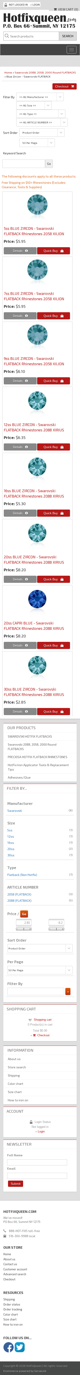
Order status (11, 1304)
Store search (17, 1067)
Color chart (15, 1083)
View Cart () (67, 9)
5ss (9, 830)
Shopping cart (43, 1019)
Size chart (15, 1092)
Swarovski (14, 810)
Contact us (10, 1264)
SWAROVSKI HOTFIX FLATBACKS (30, 736)
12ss (10, 836)
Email (11, 1168)
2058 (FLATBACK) (19, 894)
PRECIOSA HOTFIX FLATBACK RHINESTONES (37, 757)
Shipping (14, 1075)
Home (8, 72)
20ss (10, 849)
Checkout (43, 1035)
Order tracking (12, 1309)
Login (36, 4)
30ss (10, 855)
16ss (10, 843)
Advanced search (14, 1274)
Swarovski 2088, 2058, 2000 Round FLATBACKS (45, 72)
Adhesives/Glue (19, 777)
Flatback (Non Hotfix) (22, 875)
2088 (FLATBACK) (19, 900)
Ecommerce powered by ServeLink (24, 1370)
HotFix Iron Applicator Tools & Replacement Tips (38, 767)
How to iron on (18, 1100)
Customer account (15, 1269)
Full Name (15, 1155)
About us (14, 1059)
